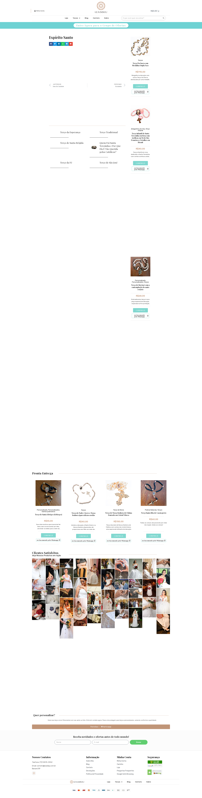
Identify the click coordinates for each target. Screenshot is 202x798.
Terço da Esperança (70, 132)
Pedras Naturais (151, 510)
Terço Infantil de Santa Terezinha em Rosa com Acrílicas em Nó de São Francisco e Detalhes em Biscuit (140, 138)
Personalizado (140, 280)
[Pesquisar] (163, 18)
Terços (75, 18)
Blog (86, 18)
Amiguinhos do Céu (138, 129)
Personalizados (137, 282)
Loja (66, 18)
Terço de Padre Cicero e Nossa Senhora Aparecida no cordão (83, 514)
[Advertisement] (87, 64)
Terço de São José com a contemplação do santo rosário (140, 287)
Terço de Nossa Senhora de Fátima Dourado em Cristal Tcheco (118, 514)
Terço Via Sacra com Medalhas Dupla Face (140, 64)
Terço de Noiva (118, 510)
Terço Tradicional (109, 132)
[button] (51, 44)
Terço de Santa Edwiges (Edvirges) (48, 514)
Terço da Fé (66, 162)
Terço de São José (108, 162)
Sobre (106, 18)
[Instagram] (34, 773)
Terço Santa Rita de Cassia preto (153, 513)
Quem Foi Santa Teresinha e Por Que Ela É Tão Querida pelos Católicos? (110, 147)
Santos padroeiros (48, 511)
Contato (96, 18)
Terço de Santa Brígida (71, 142)
